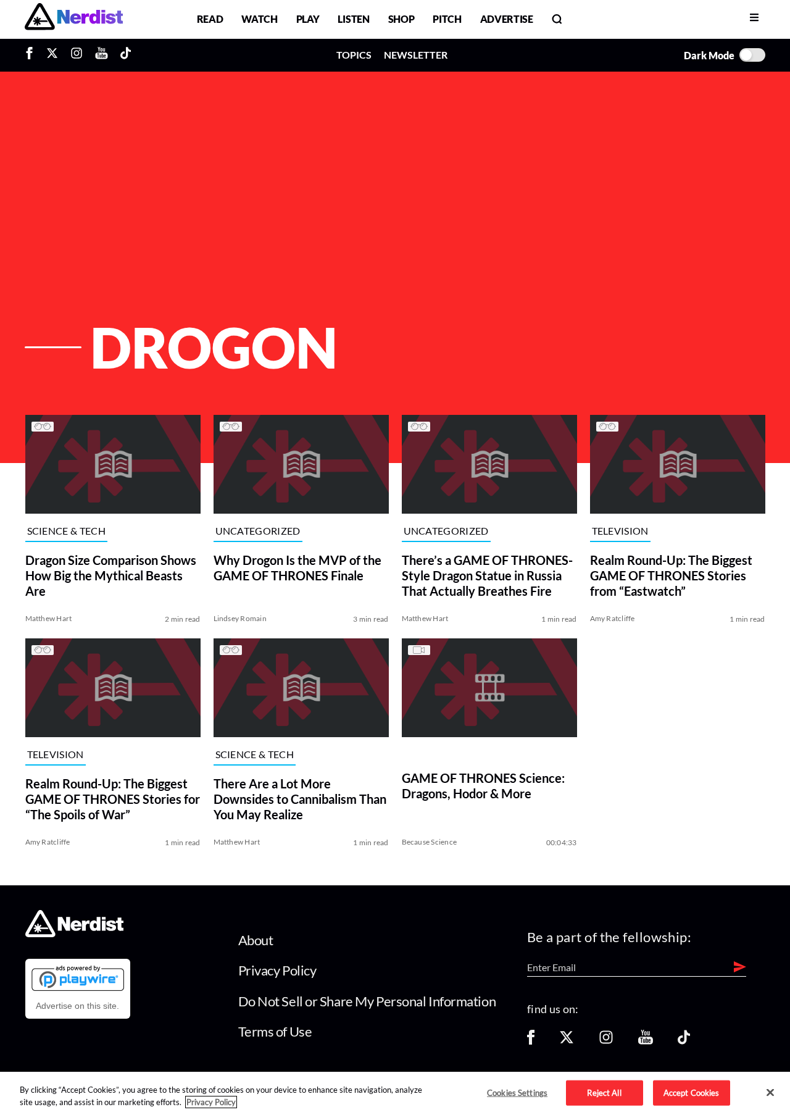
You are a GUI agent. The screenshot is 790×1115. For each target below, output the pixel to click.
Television (620, 531)
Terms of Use (275, 1031)
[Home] (74, 934)
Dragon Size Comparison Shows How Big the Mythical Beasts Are (110, 575)
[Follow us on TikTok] (684, 1041)
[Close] (770, 1092)
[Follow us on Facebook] (530, 1041)
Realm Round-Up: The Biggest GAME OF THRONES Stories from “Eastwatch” (671, 575)
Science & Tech (66, 531)
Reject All (604, 1092)
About (255, 940)
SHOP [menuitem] (401, 19)
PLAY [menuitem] (308, 19)
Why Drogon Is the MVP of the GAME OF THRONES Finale (297, 568)
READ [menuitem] (210, 19)
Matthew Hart (48, 618)
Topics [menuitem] (354, 55)
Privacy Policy (277, 970)
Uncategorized (258, 531)
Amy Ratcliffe (612, 618)
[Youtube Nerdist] (101, 55)
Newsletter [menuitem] (415, 55)
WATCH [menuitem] (259, 19)
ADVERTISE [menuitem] (506, 19)
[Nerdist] (74, 19)
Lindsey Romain (240, 618)
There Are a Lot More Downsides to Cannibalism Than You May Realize (300, 799)
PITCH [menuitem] (447, 19)
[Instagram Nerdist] (76, 55)
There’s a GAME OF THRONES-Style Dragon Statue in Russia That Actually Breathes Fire (487, 575)
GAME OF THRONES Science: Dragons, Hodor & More (483, 785)
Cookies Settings (517, 1092)
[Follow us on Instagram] (606, 1041)
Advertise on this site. (77, 1006)
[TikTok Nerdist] (125, 55)
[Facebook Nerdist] (32, 55)
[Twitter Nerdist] (52, 55)
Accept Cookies (691, 1092)
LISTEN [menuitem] (353, 19)
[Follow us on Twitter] (566, 1041)
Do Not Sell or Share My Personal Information (367, 1001)
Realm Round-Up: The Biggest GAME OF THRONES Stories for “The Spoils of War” (112, 799)
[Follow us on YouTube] (645, 1041)
